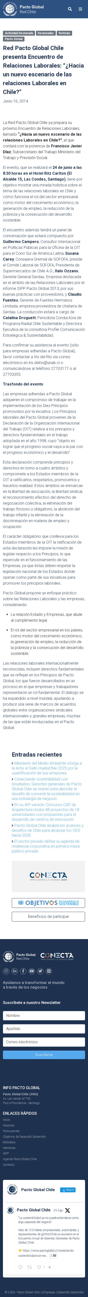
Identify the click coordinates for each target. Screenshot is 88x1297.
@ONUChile (49, 1234)
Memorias (9, 1148)
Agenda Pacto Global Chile (20, 1159)
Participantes (11, 1131)
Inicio (6, 1120)
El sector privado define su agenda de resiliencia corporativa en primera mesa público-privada (46, 846)
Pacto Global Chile (34, 1210)
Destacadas (46, 33)
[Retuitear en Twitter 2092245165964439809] (31, 1267)
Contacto (8, 1164)
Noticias (64, 33)
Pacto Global (13, 39)
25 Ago (58, 1210)
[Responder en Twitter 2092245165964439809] (21, 1267)
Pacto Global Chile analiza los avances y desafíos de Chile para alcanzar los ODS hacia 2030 (48, 830)
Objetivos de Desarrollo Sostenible (24, 1136)
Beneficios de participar (48, 916)
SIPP (6, 1153)
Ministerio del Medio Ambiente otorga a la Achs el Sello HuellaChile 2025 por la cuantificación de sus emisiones (47, 768)
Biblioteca (9, 1142)
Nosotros (8, 1125)
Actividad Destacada (19, 33)
